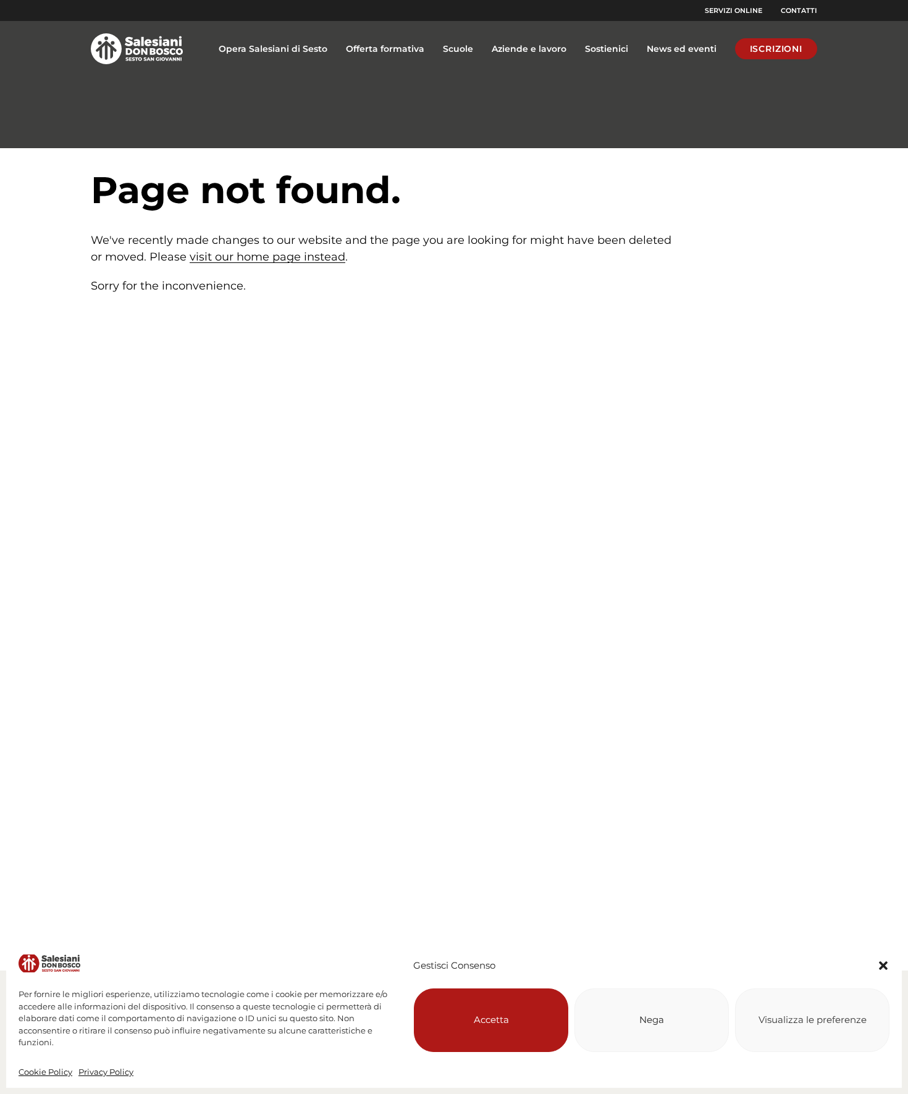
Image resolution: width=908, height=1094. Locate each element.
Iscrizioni (776, 48)
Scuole (458, 48)
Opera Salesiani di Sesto (273, 48)
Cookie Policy (45, 1072)
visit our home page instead (267, 257)
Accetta (491, 1019)
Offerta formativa (385, 48)
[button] (883, 965)
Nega (651, 1019)
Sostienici (606, 48)
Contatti (799, 10)
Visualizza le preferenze (813, 1019)
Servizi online (733, 10)
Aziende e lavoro (529, 48)
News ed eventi (682, 48)
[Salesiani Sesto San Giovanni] (140, 48)
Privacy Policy (105, 1072)
